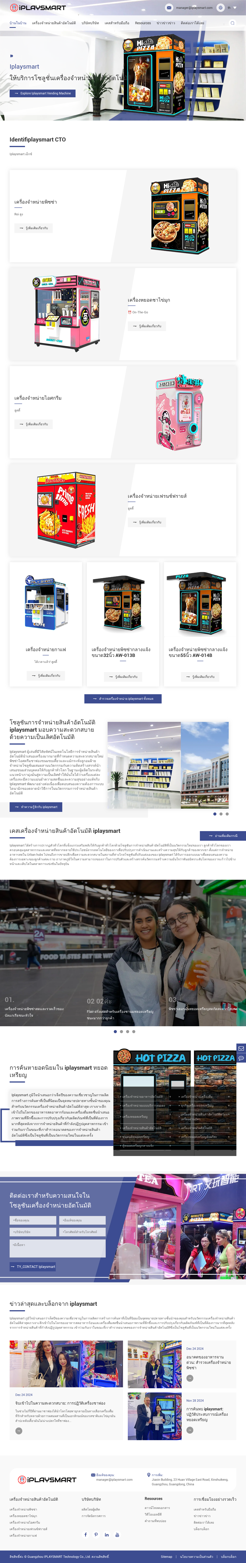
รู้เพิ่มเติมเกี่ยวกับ (33, 228)
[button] (115, 1031)
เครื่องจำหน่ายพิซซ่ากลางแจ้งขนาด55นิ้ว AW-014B (198, 652)
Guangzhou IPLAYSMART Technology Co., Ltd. (59, 1557)
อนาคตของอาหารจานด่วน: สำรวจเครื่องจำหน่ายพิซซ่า (208, 1362)
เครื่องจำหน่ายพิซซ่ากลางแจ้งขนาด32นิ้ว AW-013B (121, 652)
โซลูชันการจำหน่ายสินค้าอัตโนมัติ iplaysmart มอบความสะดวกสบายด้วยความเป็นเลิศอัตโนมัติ (52, 729)
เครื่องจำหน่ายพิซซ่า (35, 202)
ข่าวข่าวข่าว (166, 23)
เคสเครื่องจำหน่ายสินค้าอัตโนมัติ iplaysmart (65, 830)
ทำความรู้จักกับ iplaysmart (36, 807)
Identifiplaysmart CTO (38, 139)
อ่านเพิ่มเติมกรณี (223, 836)
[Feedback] (241, 1058)
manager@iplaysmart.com (190, 8)
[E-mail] (241, 1048)
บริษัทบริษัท (90, 23)
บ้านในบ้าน (18, 23)
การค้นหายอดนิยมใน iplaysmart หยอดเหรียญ (59, 1071)
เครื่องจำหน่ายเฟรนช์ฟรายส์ (157, 496)
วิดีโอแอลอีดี (153, 1514)
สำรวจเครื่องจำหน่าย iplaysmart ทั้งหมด (123, 699)
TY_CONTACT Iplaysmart (32, 1266)
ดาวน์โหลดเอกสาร (157, 1508)
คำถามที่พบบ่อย (155, 1521)
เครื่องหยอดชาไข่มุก (149, 300)
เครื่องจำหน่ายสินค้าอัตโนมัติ (54, 23)
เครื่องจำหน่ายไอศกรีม (38, 398)
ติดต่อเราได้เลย (192, 23)
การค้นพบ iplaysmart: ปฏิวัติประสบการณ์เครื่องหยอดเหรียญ (207, 1414)
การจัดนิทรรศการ (94, 1516)
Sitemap (166, 1557)
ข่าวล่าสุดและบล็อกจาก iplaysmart (53, 1303)
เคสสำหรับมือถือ (117, 23)
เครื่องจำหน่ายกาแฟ (46, 649)
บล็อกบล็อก (201, 1529)
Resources (143, 23)
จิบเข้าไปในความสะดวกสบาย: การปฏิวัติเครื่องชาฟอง (60, 1403)
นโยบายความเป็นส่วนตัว (196, 1557)
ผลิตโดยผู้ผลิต (91, 1509)
